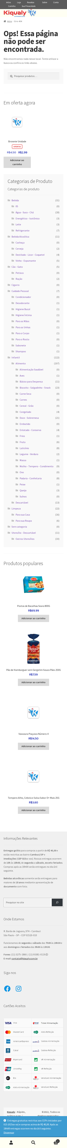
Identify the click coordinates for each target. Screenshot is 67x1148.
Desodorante (22, 303)
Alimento (21, 363)
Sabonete (21, 345)
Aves (22, 375)
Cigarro (15, 284)
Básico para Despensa (31, 381)
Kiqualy (11, 1111)
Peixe (22, 484)
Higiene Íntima (24, 315)
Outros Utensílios (25, 538)
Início (8, 2)
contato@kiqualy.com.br (25, 958)
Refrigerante (22, 230)
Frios (22, 435)
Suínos (23, 496)
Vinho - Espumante (26, 260)
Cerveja (19, 248)
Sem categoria (19, 526)
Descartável (22, 502)
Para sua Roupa (24, 520)
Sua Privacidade (28, 6)
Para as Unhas (23, 327)
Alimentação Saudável (31, 369)
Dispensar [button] (9, 1132)
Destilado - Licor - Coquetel (30, 254)
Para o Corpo (22, 333)
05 (17, 206)
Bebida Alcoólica (20, 236)
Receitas (30, 2)
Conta (56, 2)
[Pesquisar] (57, 902)
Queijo (23, 490)
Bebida (15, 200)
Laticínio (24, 448)
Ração (19, 278)
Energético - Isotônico (28, 218)
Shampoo (21, 351)
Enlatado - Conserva (30, 430)
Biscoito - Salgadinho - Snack (35, 387)
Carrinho (12, 6)
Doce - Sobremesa (29, 417)
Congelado (25, 411)
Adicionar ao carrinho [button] (17, 162)
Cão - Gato (17, 266)
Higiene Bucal (23, 309)
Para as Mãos (22, 321)
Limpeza (16, 508)
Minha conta (11, 1142)
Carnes (23, 399)
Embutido (25, 423)
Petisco (20, 272)
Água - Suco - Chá (25, 212)
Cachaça (20, 242)
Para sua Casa (23, 514)
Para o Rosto (22, 339)
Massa (23, 460)
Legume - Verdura (29, 454)
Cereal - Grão (27, 405)
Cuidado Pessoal (20, 291)
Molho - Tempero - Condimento (36, 466)
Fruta (22, 442)
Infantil (16, 357)
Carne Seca (25, 393)
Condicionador (23, 296)
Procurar (33, 1142)
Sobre (44, 2)
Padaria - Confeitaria (31, 478)
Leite (18, 224)
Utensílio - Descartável (24, 532)
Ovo (22, 472)
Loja (19, 2)
